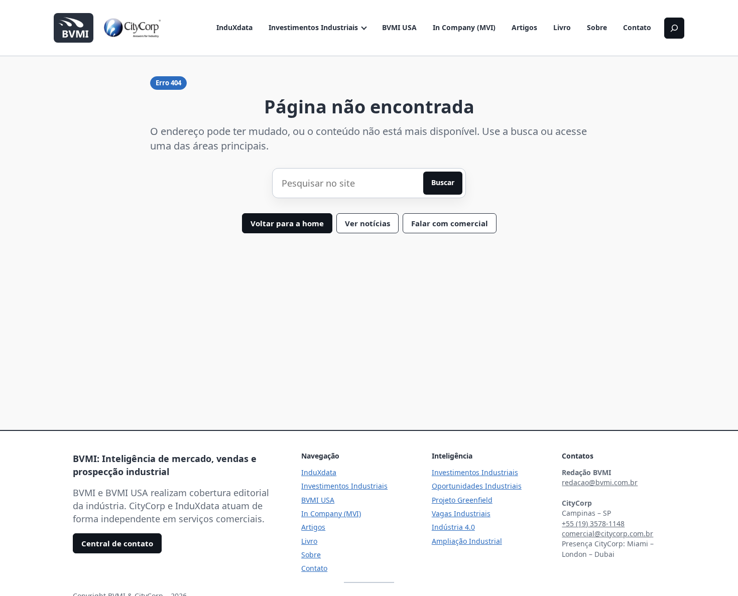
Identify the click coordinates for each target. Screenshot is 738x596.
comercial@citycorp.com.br (607, 533)
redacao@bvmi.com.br (600, 482)
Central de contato (117, 543)
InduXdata (234, 27)
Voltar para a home (287, 223)
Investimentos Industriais (313, 27)
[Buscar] (674, 28)
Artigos (524, 27)
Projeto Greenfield (462, 500)
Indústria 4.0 (453, 527)
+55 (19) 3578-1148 (593, 523)
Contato (637, 27)
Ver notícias (367, 223)
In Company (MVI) (464, 27)
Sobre (597, 27)
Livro (562, 27)
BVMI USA (399, 27)
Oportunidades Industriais (477, 486)
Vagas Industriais (461, 513)
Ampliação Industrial (467, 541)
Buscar (442, 182)
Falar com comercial (449, 223)
